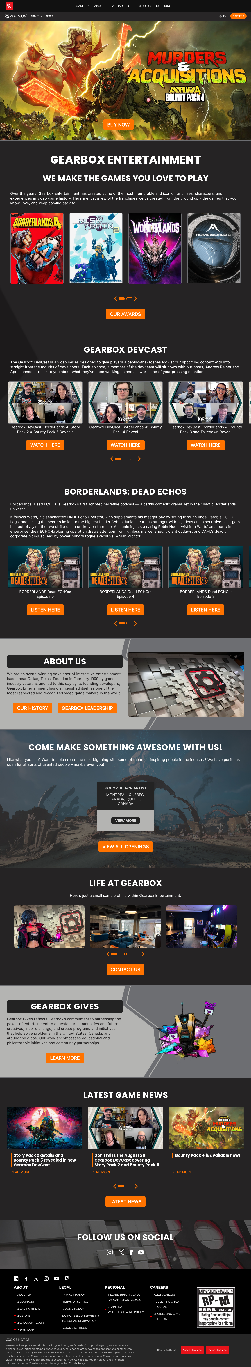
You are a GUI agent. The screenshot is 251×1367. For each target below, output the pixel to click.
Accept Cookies (192, 1349)
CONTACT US (125, 969)
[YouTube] (141, 1252)
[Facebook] (131, 1252)
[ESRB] (216, 1306)
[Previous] (115, 298)
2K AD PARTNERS (28, 1308)
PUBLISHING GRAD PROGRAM (166, 1304)
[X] (121, 1252)
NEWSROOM (25, 1329)
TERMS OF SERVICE (75, 1301)
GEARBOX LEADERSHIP (87, 708)
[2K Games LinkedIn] (16, 1278)
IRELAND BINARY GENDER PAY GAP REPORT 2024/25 (124, 1297)
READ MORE (20, 1172)
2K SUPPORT (25, 1301)
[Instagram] (110, 1252)
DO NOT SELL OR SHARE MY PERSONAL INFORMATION (80, 1318)
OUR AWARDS (125, 314)
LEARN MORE (65, 1058)
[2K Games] (16, 6)
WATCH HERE (45, 445)
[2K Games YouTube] (56, 1278)
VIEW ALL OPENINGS (125, 846)
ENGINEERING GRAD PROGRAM (167, 1316)
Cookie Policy (77, 1363)
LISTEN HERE (45, 610)
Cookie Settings (75, 1327)
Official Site (37, 287)
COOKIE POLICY (73, 1308)
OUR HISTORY (32, 708)
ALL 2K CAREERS (165, 1294)
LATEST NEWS (125, 1201)
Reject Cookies (217, 1349)
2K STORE (23, 1315)
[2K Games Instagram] (46, 1278)
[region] (125, 1350)
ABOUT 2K (24, 1294)
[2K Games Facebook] (26, 1278)
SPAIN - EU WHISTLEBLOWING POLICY (126, 1309)
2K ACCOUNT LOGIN (30, 1322)
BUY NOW (118, 124)
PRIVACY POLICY (74, 1294)
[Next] (135, 298)
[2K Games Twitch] (66, 1278)
